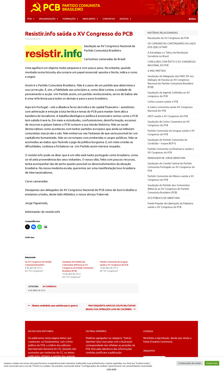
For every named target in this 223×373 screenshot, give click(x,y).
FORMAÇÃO (69, 18)
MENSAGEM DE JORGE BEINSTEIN (166, 158)
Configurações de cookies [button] (189, 363)
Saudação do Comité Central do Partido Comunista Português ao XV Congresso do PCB (171, 167)
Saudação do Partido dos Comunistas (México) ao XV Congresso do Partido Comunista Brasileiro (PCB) (169, 189)
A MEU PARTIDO (157, 70)
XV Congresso (49, 286)
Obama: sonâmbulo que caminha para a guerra (55, 305)
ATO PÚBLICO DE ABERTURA (164, 198)
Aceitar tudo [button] (211, 363)
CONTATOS (109, 18)
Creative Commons (161, 341)
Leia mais (111, 369)
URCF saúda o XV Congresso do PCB (168, 116)
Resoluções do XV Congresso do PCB (168, 38)
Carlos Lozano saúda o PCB (163, 101)
